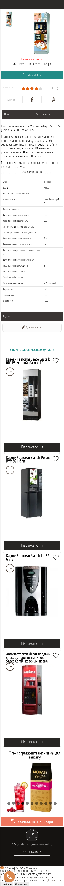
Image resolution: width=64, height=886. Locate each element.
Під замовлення (32, 75)
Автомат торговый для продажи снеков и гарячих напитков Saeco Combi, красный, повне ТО (28, 659)
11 (55, 803)
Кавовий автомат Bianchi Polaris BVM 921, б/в (28, 459)
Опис (6, 114)
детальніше (34, 172)
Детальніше (54, 880)
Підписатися (33, 852)
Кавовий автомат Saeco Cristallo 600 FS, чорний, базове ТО (28, 361)
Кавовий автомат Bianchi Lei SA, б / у (28, 558)
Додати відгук (33, 327)
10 (50, 803)
